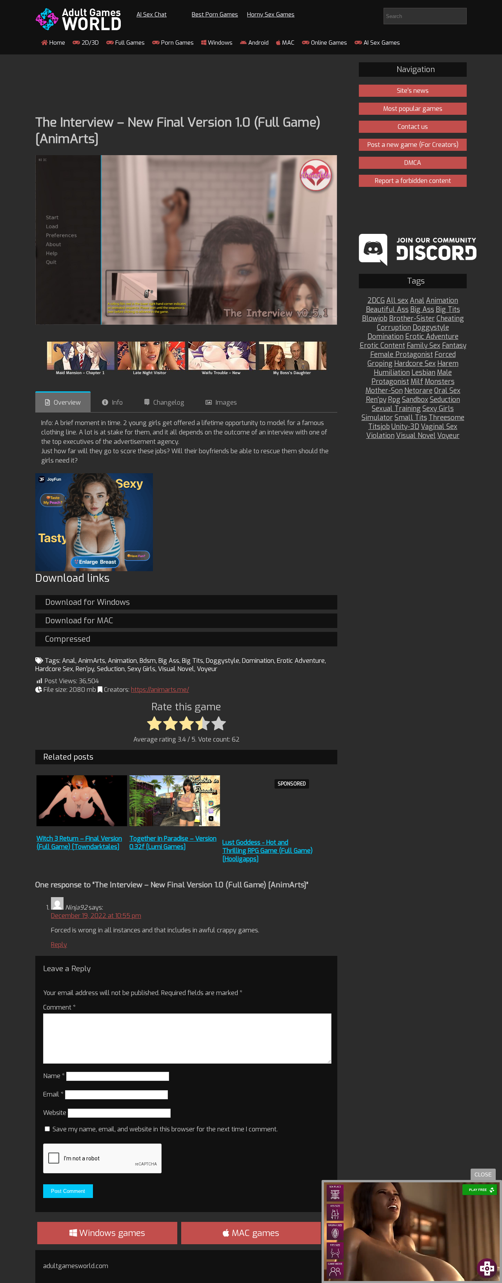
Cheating (450, 318)
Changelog (168, 402)
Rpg (394, 399)
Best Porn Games (215, 14)
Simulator (377, 417)
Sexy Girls (141, 669)
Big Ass (168, 661)
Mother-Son (384, 390)
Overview (67, 402)
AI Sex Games (381, 43)
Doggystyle (222, 661)
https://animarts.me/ (160, 690)
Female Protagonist (401, 354)
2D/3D (89, 43)
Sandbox (415, 399)
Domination (258, 661)
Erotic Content (382, 345)
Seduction (111, 669)
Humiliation (392, 372)
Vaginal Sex (439, 426)
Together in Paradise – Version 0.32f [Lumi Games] (172, 842)
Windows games (111, 1233)
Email (53, 1094)
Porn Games (177, 43)
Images (226, 402)
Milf (417, 381)
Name (54, 1076)
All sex (397, 300)
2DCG (376, 300)
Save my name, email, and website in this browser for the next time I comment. (165, 1129)
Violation (380, 435)
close (483, 1175)
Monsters (440, 381)
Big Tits (192, 661)
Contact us (413, 127)
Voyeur (207, 669)
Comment (59, 1007)
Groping (380, 363)
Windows (219, 43)
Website (54, 1113)
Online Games (328, 43)
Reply (59, 945)
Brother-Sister (412, 318)
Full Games (129, 43)
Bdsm (148, 661)
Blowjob (374, 318)
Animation (122, 661)
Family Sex (423, 345)
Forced (445, 354)
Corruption (394, 327)
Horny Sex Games (271, 14)
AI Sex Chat (151, 14)
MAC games (254, 1233)
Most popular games (412, 109)
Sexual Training (396, 408)
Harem (447, 363)
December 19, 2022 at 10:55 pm (96, 916)
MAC (287, 43)
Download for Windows (87, 602)
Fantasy (454, 345)
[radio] (154, 724)
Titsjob (379, 426)
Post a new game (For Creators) (412, 145)
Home (56, 43)
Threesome (446, 417)
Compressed (67, 639)
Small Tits (411, 417)
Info (117, 402)
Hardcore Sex (54, 669)
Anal (68, 661)
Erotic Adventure (301, 661)
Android (258, 43)
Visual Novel (176, 669)
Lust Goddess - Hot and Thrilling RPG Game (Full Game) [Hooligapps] (267, 850)
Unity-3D (405, 426)
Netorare (418, 390)
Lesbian (423, 372)
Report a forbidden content (413, 181)
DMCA (412, 163)
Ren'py (85, 669)
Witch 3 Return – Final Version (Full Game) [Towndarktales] (79, 842)
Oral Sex (447, 390)
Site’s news (413, 91)
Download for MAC (79, 620)
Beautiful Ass (387, 309)
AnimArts (91, 661)
